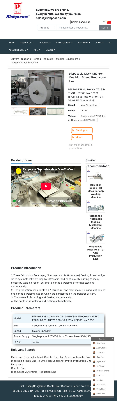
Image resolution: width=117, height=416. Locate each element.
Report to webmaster (85, 386)
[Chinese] (109, 21)
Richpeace (17, 364)
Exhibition (83, 42)
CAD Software (63, 42)
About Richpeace (17, 50)
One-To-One (18, 368)
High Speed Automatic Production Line (33, 371)
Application (26, 42)
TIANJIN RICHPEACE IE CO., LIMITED (51, 390)
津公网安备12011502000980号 (66, 395)
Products (44, 42)
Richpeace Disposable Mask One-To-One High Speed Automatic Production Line (57, 357)
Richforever (53, 386)
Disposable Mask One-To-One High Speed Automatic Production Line (51, 360)
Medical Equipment (67, 58)
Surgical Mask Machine (24, 62)
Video (79, 137)
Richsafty (66, 386)
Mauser (50, 50)
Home (13, 42)
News (99, 42)
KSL (36, 50)
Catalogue (81, 130)
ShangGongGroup (36, 386)
